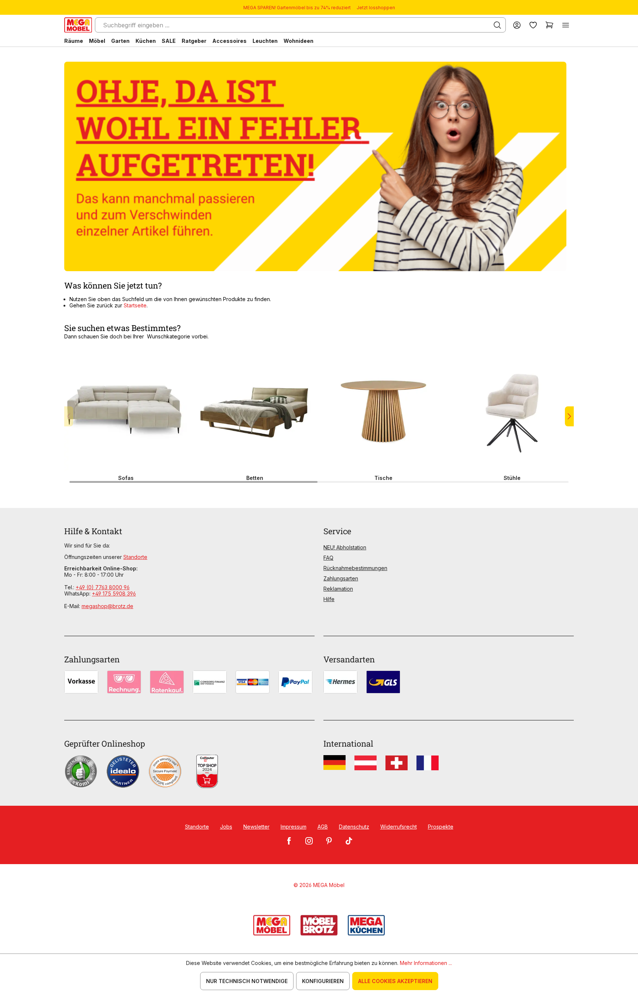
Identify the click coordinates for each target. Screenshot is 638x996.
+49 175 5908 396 (114, 593)
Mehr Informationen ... (426, 963)
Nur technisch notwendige (247, 981)
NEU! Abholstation (344, 547)
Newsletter (256, 826)
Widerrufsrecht (398, 826)
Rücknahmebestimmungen (355, 568)
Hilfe (329, 599)
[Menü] (566, 25)
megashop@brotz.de (107, 606)
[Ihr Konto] (517, 25)
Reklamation (338, 589)
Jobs (226, 826)
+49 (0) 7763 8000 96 (103, 587)
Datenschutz (354, 826)
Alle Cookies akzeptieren (395, 981)
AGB (323, 826)
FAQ (328, 558)
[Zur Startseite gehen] (78, 25)
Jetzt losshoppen (376, 7)
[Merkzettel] (533, 25)
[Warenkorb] (549, 25)
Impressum (293, 826)
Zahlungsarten (340, 578)
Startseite (135, 305)
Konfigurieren (323, 981)
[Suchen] (497, 25)
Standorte (135, 557)
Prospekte (440, 826)
